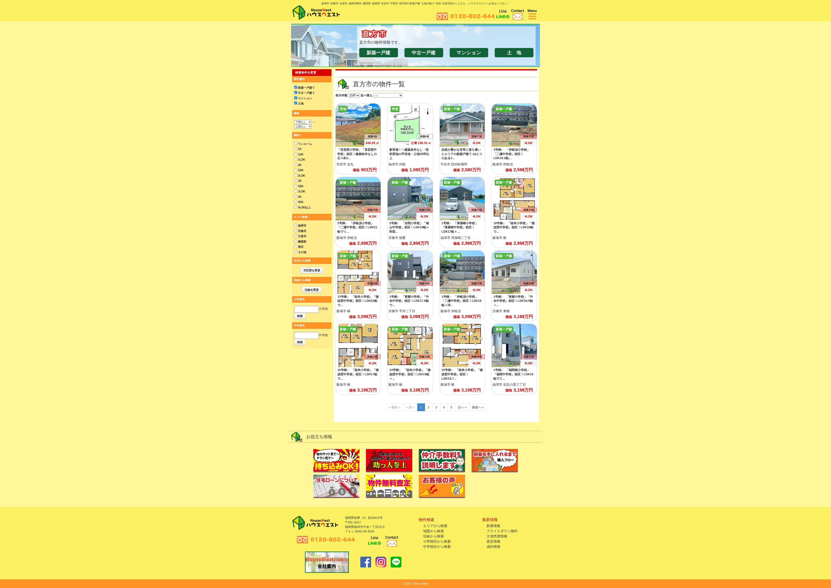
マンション (468, 52)
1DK (300, 154)
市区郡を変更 (311, 270)
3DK (300, 186)
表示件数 (341, 95)
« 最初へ (395, 407)
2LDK (301, 175)
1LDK (301, 159)
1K (299, 149)
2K (299, 165)
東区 (300, 246)
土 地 (514, 52)
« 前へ (410, 407)
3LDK (301, 191)
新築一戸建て (306, 87)
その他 (301, 252)
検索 (300, 316)
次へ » (462, 407)
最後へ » (478, 407)
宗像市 (301, 231)
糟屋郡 (301, 241)
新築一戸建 (378, 52)
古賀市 (301, 236)
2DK (300, 170)
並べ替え (367, 95)
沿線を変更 (312, 289)
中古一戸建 (424, 52)
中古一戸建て (306, 92)
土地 (300, 103)
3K (299, 180)
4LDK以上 (304, 207)
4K (299, 196)
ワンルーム (304, 143)
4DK (300, 202)
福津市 (301, 225)
